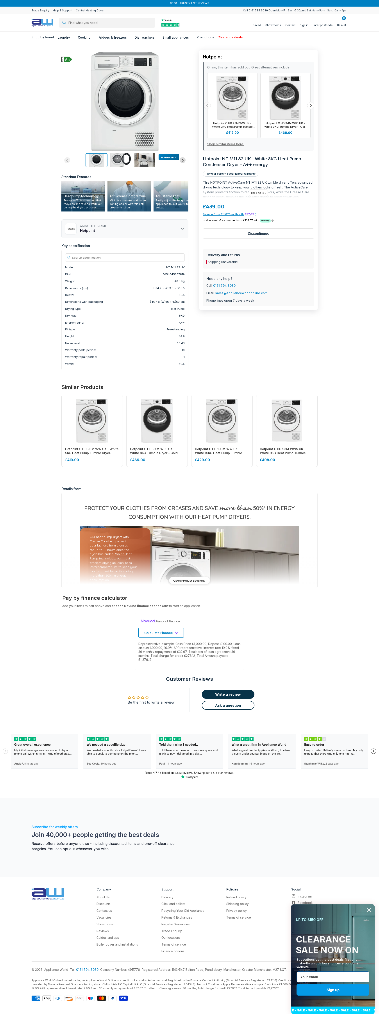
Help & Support (62, 10)
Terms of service (173, 944)
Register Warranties (175, 924)
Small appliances (176, 37)
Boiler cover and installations (117, 944)
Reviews (103, 931)
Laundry (64, 37)
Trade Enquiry (40, 10)
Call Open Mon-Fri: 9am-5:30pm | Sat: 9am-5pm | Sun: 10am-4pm (295, 10)
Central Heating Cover (90, 10)
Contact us (104, 910)
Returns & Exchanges (176, 917)
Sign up (333, 990)
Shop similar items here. (225, 144)
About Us (103, 897)
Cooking (84, 37)
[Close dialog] (369, 910)
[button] (96, 160)
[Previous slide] (67, 160)
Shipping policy (237, 904)
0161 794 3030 (224, 285)
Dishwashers (145, 37)
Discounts (104, 904)
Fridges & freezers (113, 37)
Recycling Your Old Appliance (182, 910)
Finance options (172, 951)
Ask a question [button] (228, 705)
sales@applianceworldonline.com (241, 293)
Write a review (228, 694)
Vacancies (104, 917)
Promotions (205, 37)
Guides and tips (108, 937)
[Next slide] (183, 160)
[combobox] (107, 23)
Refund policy (236, 897)
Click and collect (173, 904)
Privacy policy (236, 910)
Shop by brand (43, 37)
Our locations (171, 937)
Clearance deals (230, 37)
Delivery (167, 897)
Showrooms (105, 924)
